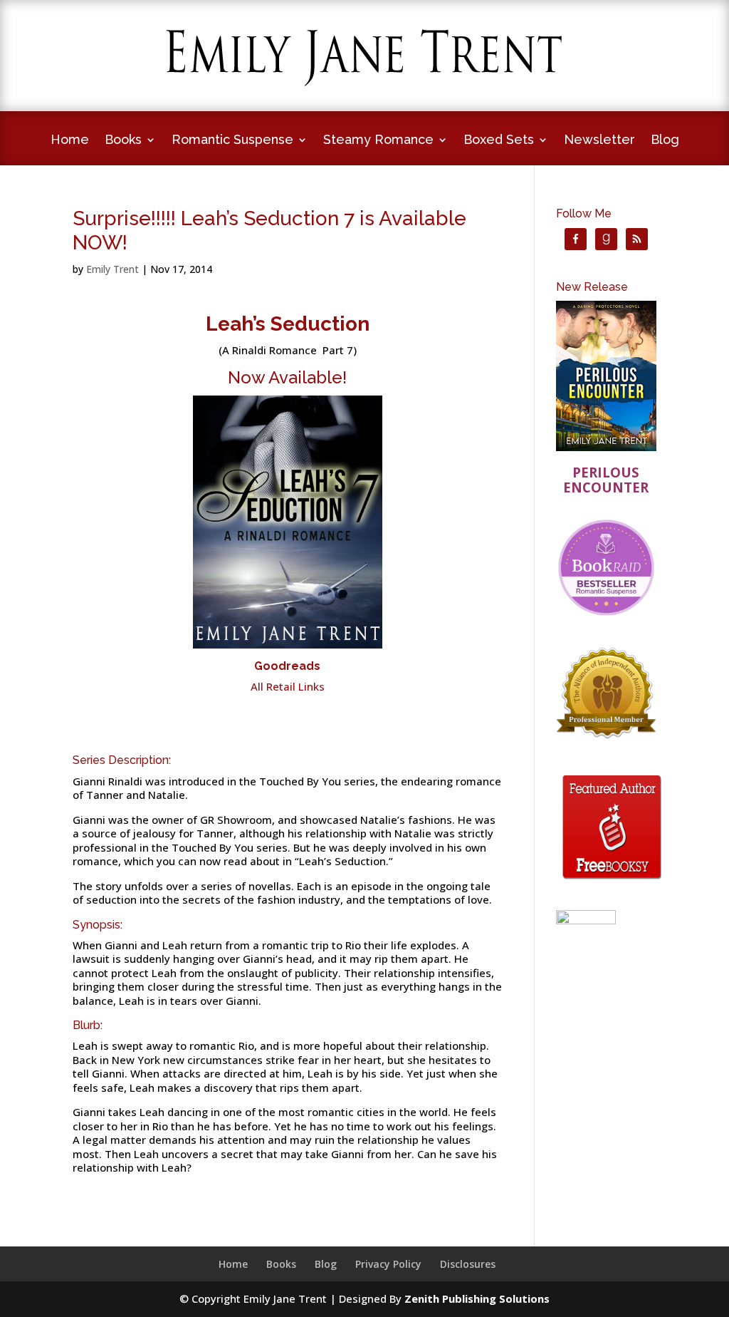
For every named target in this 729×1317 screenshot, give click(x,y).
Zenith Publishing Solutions (477, 1298)
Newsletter (599, 141)
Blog (665, 141)
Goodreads (287, 666)
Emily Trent (112, 269)
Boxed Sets (498, 141)
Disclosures (467, 1264)
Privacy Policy (388, 1264)
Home (70, 141)
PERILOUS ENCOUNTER (606, 480)
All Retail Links (288, 686)
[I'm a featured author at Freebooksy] (612, 881)
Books (123, 141)
